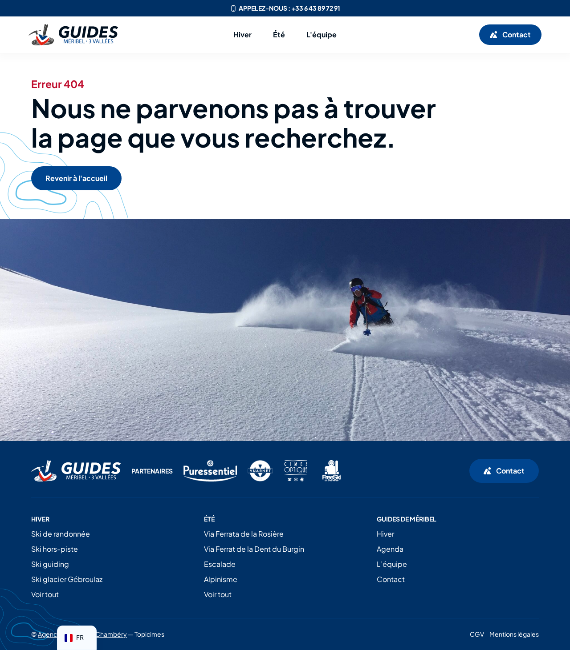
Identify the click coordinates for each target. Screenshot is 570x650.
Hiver (385, 533)
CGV (477, 634)
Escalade (220, 564)
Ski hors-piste (54, 549)
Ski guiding (50, 564)
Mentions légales (514, 634)
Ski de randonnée (60, 533)
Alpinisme (220, 579)
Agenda (390, 549)
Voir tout (45, 594)
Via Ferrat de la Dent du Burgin (254, 549)
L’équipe (392, 564)
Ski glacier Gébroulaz (66, 579)
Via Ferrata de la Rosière (244, 533)
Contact (391, 579)
